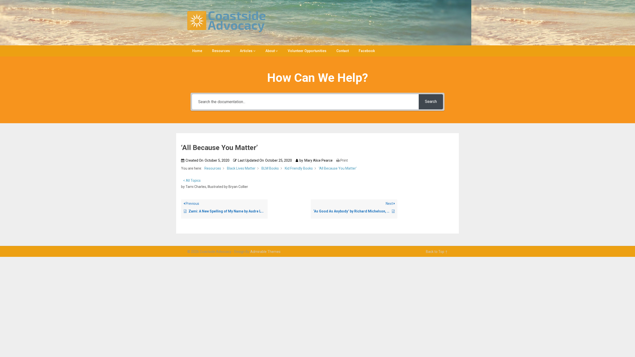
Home (197, 51)
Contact (342, 51)
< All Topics (192, 180)
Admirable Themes (265, 252)
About (270, 51)
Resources (221, 51)
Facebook (367, 51)
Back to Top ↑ (437, 252)
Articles (246, 51)
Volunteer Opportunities (307, 51)
